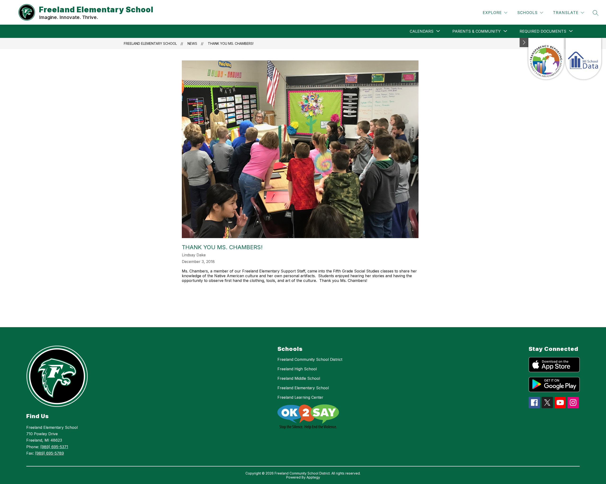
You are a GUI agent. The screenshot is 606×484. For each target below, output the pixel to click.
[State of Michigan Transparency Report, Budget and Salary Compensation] (546, 58)
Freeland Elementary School (150, 43)
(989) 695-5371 (54, 446)
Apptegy (313, 477)
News (192, 43)
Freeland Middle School (298, 378)
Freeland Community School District (309, 359)
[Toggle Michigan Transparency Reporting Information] (524, 42)
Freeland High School (297, 368)
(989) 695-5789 (49, 453)
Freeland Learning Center (300, 397)
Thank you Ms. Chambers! (231, 43)
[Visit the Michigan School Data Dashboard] (583, 58)
